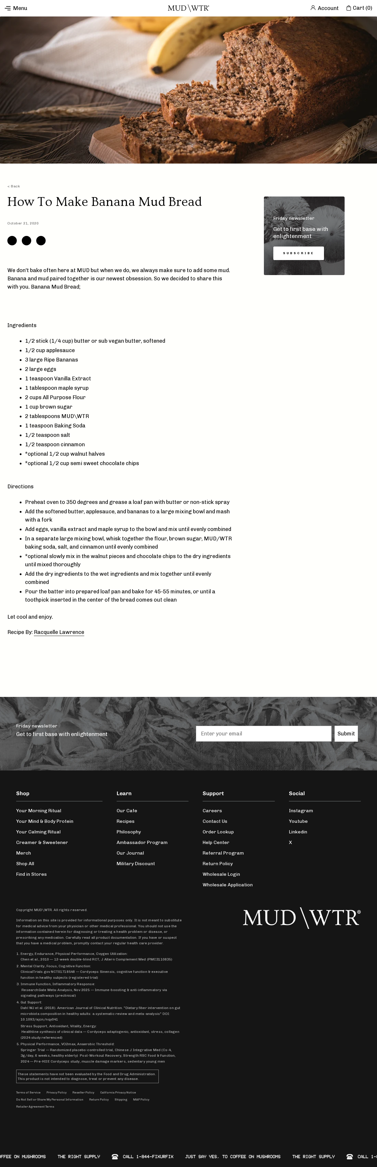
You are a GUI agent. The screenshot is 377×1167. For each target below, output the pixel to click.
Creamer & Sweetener (42, 842)
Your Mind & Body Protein (44, 821)
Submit (346, 733)
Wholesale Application (228, 885)
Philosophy (129, 832)
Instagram (301, 810)
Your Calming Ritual (38, 832)
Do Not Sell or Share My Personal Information (49, 1099)
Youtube (298, 821)
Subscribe (298, 253)
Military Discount (136, 863)
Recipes (126, 821)
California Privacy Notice (118, 1092)
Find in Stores (31, 874)
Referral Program (223, 853)
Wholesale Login (221, 874)
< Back (13, 186)
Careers (212, 810)
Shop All (25, 863)
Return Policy (218, 863)
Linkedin (298, 832)
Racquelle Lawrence (59, 632)
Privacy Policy (57, 1092)
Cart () (362, 8)
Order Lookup (218, 832)
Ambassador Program (142, 842)
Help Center (216, 842)
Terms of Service (28, 1092)
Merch (23, 853)
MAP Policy (141, 1099)
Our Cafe (127, 810)
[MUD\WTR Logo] (188, 8)
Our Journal (130, 853)
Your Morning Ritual (38, 810)
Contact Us (215, 821)
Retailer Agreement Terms (35, 1106)
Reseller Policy (83, 1092)
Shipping (121, 1099)
